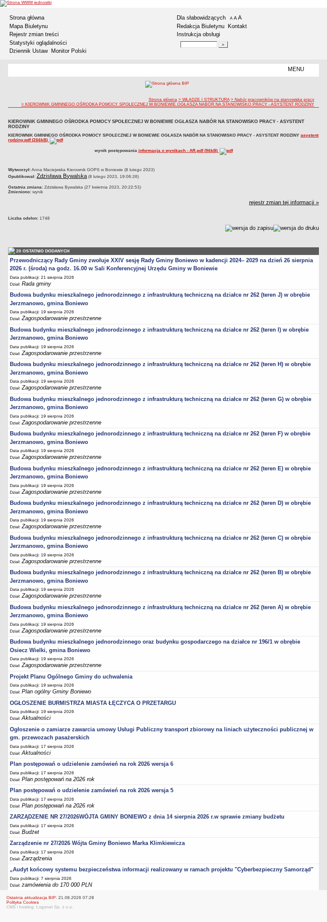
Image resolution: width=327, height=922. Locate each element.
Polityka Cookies (22, 902)
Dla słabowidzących (201, 17)
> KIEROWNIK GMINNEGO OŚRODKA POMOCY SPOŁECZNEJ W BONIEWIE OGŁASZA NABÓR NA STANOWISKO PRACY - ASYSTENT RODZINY (167, 104)
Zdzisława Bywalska (62, 176)
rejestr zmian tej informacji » (284, 202)
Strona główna (26, 17)
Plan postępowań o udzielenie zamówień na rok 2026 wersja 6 (91, 764)
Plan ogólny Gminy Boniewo (56, 691)
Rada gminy (36, 284)
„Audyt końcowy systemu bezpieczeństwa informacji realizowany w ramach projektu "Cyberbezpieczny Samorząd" (161, 869)
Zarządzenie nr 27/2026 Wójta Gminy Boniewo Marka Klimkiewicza (97, 843)
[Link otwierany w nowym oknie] (26, 3)
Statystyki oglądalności (38, 43)
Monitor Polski (68, 51)
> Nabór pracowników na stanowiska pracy (272, 99)
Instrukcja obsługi (198, 34)
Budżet (30, 832)
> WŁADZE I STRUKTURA (203, 99)
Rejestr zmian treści (34, 34)
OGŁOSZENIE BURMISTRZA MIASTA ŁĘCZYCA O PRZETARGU (93, 703)
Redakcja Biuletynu (200, 26)
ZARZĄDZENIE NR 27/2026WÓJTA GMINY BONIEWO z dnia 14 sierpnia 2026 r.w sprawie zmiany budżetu (147, 816)
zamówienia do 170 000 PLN (57, 885)
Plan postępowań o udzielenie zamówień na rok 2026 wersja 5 (91, 790)
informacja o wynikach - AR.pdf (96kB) (178, 150)
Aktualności (36, 718)
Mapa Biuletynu (28, 26)
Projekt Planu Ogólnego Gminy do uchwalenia (71, 676)
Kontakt (237, 26)
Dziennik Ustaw (28, 51)
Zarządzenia (37, 858)
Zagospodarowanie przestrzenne (61, 318)
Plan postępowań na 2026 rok (58, 779)
